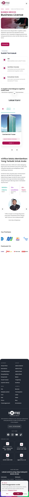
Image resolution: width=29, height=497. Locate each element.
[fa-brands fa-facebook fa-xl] (8, 434)
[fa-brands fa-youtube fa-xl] (16, 434)
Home (2, 9)
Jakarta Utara (18, 371)
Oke (18, 493)
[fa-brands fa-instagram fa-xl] (12, 434)
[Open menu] (26, 3)
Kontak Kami (18, 403)
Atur (7, 493)
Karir (2, 397)
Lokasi (16, 394)
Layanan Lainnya (5, 382)
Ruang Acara (4, 377)
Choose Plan (5, 44)
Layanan (7, 9)
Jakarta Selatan (19, 365)
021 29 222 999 (16, 426)
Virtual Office (4, 365)
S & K (2, 394)
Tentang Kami (18, 392)
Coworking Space (5, 371)
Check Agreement (5, 403)
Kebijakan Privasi (12, 490)
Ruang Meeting (4, 374)
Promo (2, 400)
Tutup (25, 493)
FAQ (2, 389)
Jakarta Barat (18, 374)
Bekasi (16, 377)
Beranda (17, 389)
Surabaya (17, 382)
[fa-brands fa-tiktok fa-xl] (20, 434)
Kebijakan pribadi (5, 392)
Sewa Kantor (4, 368)
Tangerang (18, 379)
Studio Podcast (5, 379)
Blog (16, 400)
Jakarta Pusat (18, 368)
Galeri (16, 397)
